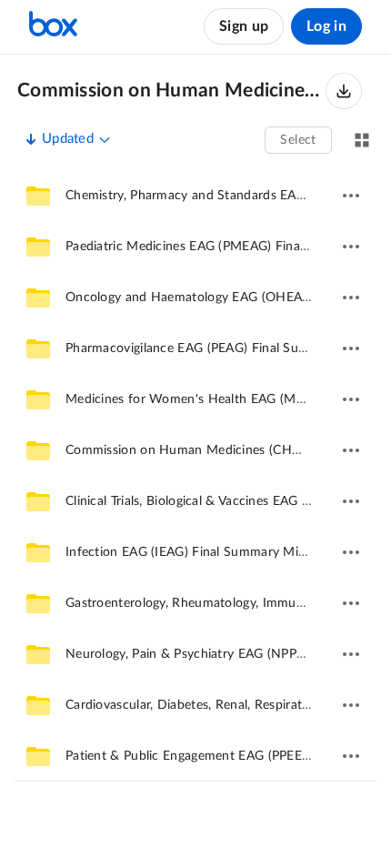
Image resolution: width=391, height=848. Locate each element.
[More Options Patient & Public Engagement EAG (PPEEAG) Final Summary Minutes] (351, 756)
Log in (326, 26)
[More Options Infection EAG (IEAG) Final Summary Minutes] (351, 552)
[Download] (344, 91)
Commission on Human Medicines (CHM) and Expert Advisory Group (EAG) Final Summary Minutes (171, 90)
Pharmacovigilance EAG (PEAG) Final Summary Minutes (227, 348)
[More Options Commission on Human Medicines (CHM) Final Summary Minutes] (351, 450)
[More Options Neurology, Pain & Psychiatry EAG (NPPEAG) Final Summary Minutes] (351, 654)
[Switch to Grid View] (361, 140)
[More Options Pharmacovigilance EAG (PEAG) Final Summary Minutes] (351, 348)
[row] (195, 195)
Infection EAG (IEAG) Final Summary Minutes (198, 552)
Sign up (243, 26)
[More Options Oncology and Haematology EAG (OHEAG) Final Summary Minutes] (351, 297)
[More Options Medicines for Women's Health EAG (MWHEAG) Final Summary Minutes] (351, 399)
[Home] (53, 26)
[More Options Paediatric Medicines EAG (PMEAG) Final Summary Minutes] (351, 246)
